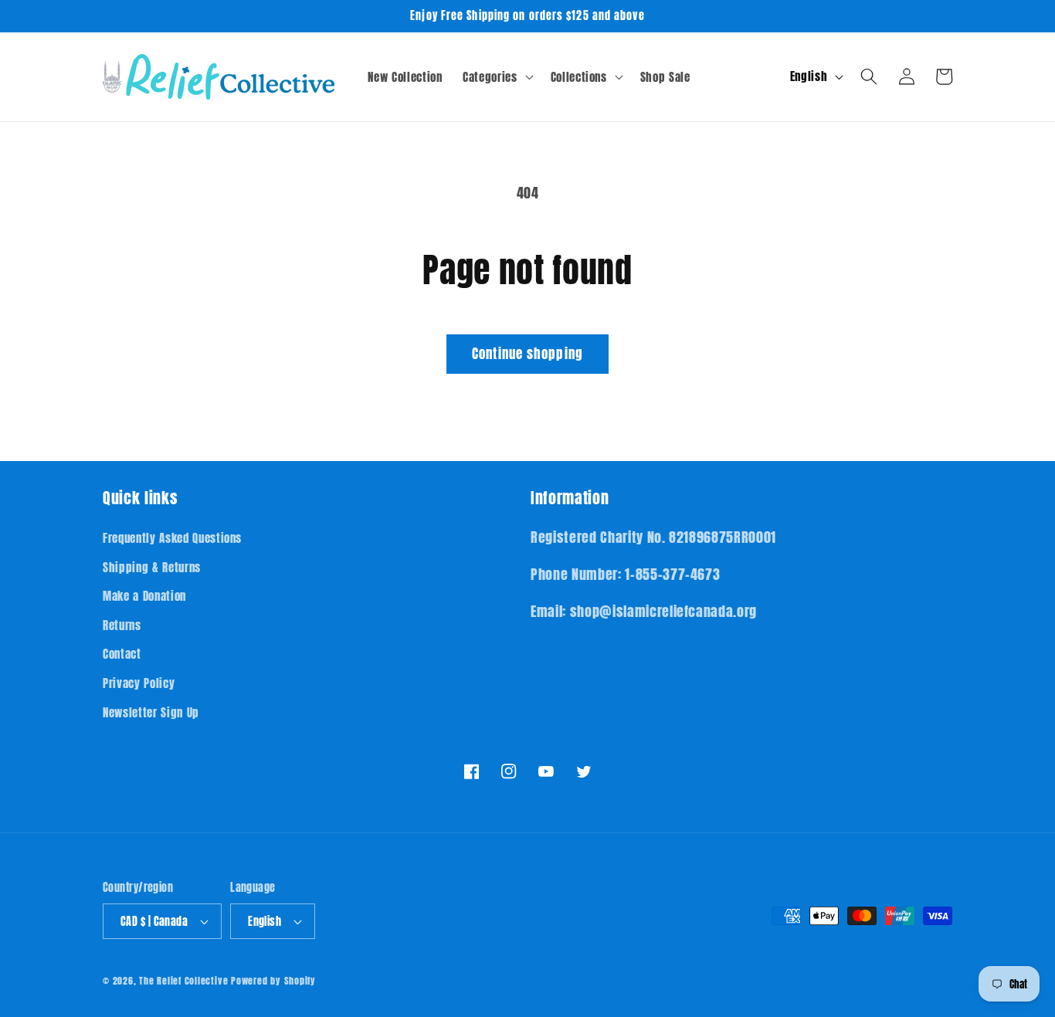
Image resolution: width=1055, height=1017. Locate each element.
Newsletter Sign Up (151, 712)
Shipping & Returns (152, 567)
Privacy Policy (139, 683)
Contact (122, 654)
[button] (496, 76)
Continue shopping (527, 353)
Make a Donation (144, 596)
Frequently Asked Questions (172, 538)
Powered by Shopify (273, 981)
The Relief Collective (183, 981)
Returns (122, 625)
